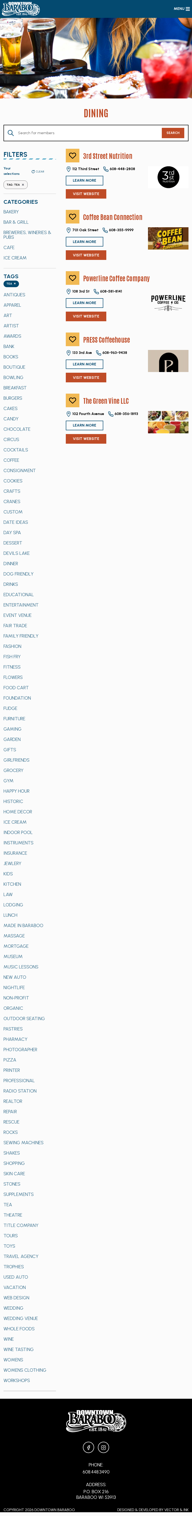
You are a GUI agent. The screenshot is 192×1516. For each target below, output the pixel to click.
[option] (30, 211)
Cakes (11, 408)
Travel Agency (21, 1256)
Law (8, 894)
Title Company (21, 1225)
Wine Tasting (19, 1349)
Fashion (12, 646)
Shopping (14, 1163)
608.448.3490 (96, 1472)
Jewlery (12, 863)
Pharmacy (15, 1039)
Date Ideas (16, 522)
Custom (13, 511)
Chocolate (17, 429)
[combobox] (11, 284)
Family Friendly (21, 636)
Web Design (16, 1297)
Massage (14, 935)
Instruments (18, 842)
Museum (13, 956)
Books (11, 356)
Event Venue (18, 615)
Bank (9, 346)
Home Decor (18, 811)
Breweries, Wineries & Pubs (27, 234)
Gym (9, 780)
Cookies (13, 480)
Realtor (13, 1101)
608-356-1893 (126, 413)
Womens (13, 1359)
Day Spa (12, 532)
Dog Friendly (18, 574)
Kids (8, 873)
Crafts (12, 491)
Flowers (13, 677)
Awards (12, 336)
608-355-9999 (120, 230)
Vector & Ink (176, 1510)
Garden (12, 739)
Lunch (10, 915)
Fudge (10, 708)
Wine (9, 1339)
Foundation (17, 698)
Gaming (13, 729)
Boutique (14, 367)
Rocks (11, 1132)
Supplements (19, 1194)
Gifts (10, 749)
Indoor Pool (18, 832)
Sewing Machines (24, 1142)
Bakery (11, 211)
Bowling (13, 377)
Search (173, 133)
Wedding (13, 1308)
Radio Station (20, 1091)
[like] (72, 155)
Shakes (12, 1153)
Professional (19, 1080)
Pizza (10, 1060)
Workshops (17, 1380)
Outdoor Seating (24, 1018)
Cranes (12, 501)
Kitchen (12, 884)
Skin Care (14, 1173)
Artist (11, 325)
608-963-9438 (114, 352)
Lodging (13, 904)
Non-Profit (16, 997)
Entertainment (21, 605)
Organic (13, 1008)
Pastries (13, 1028)
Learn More (84, 180)
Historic (13, 801)
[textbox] (11, 284)
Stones (12, 1184)
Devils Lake (17, 553)
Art (8, 315)
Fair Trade (15, 625)
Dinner (11, 563)
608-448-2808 (122, 169)
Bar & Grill (16, 222)
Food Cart (16, 687)
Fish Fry (12, 656)
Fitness (12, 667)
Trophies (14, 1266)
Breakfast (15, 387)
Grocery (13, 770)
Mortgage (16, 946)
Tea (8, 1204)
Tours (11, 1235)
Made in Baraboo (23, 925)
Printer (12, 1070)
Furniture (14, 718)
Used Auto (16, 1277)
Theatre (13, 1215)
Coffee (11, 460)
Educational (19, 594)
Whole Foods (19, 1328)
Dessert (13, 543)
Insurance (15, 853)
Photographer (20, 1049)
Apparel (12, 305)
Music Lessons (21, 966)
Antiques (14, 294)
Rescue (11, 1122)
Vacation (15, 1287)
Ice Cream (15, 257)
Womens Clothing (25, 1370)
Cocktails (16, 449)
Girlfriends (17, 760)
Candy (11, 418)
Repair (10, 1111)
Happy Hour (17, 791)
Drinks (11, 584)
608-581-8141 (110, 291)
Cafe (9, 247)
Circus (11, 439)
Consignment (20, 470)
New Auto (15, 977)
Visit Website (86, 194)
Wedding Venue (21, 1318)
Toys (9, 1246)
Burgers (13, 398)
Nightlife (14, 987)
